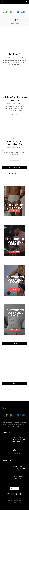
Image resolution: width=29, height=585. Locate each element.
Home (11, 23)
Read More (14, 68)
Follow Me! (15, 488)
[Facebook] (8, 493)
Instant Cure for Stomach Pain (14, 580)
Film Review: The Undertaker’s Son (14, 143)
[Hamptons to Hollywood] (14, 11)
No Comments (20, 147)
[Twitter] (12, 493)
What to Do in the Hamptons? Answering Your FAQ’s (20, 439)
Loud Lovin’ (14, 54)
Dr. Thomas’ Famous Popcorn (14, 550)
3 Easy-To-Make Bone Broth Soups (14, 372)
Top (15, 507)
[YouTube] (20, 493)
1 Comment (21, 57)
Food (14, 369)
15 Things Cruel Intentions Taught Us (14, 98)
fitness (15, 50)
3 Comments (20, 103)
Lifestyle (15, 93)
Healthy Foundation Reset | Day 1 (14, 520)
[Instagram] (16, 493)
